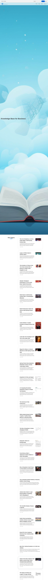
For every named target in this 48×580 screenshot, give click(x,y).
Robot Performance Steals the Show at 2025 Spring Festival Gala (26, 310)
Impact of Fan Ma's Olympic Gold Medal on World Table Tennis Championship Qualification (27, 560)
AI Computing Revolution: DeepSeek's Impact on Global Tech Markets (26, 389)
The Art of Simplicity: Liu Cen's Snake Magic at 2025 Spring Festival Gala (26, 240)
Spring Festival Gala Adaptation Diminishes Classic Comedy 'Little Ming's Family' (27, 365)
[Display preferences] (46, 4)
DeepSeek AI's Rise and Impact (27, 377)
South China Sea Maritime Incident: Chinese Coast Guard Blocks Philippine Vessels (26, 520)
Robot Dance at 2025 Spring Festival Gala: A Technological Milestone (26, 296)
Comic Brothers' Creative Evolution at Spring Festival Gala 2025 (27, 324)
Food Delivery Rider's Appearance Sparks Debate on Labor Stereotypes (26, 455)
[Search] (44, 4)
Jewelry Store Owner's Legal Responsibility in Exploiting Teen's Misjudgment (26, 493)
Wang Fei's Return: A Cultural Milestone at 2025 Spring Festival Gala (27, 351)
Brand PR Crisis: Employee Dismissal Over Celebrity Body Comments (26, 534)
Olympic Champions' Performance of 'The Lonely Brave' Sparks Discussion (26, 282)
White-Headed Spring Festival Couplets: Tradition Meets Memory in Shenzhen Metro (26, 416)
